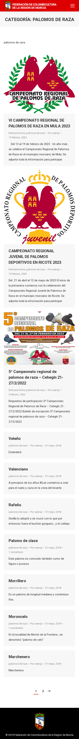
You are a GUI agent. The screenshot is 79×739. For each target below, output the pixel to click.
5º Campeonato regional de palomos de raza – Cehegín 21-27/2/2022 (36, 377)
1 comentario (16, 552)
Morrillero (17, 581)
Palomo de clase (23, 540)
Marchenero (19, 656)
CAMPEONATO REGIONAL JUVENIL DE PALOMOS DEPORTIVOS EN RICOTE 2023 (35, 257)
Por (54, 133)
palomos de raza (35, 133)
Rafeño (15, 505)
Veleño (15, 438)
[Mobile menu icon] (72, 5)
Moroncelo (18, 616)
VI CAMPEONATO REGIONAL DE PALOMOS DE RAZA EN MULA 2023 (39, 123)
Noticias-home (17, 133)
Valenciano (18, 469)
